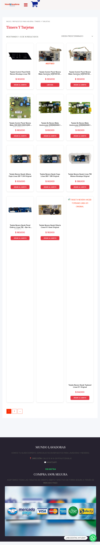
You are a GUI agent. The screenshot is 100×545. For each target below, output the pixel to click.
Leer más (50, 85)
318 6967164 (50, 469)
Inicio (8, 21)
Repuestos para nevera (23, 21)
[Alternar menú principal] (25, 4)
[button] (93, 538)
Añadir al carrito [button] (20, 85)
